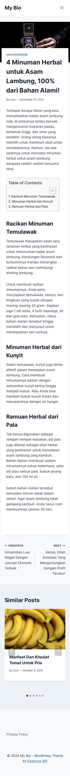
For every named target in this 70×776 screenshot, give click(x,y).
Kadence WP (37, 761)
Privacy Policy (17, 734)
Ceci (13, 99)
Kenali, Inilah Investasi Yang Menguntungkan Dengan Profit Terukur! (52, 559)
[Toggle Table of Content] (50, 190)
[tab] (27, 696)
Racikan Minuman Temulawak (33, 196)
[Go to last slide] (11, 650)
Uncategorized (17, 54)
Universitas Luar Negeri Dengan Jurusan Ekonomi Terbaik (18, 557)
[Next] (58, 650)
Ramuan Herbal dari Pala (30, 206)
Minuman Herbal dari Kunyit (32, 201)
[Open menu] (61, 8)
